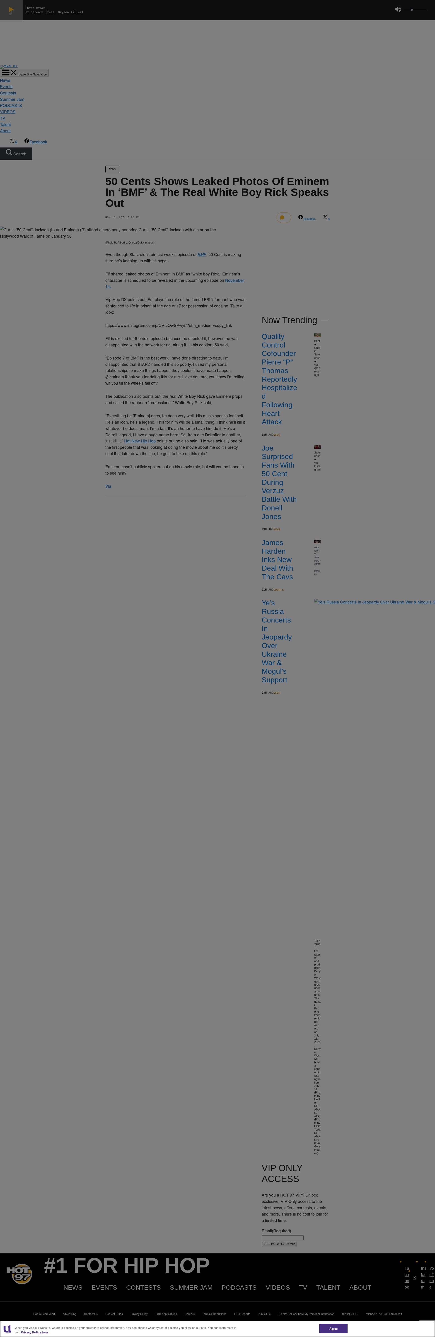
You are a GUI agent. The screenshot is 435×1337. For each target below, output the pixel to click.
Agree (333, 1328)
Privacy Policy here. (35, 1332)
